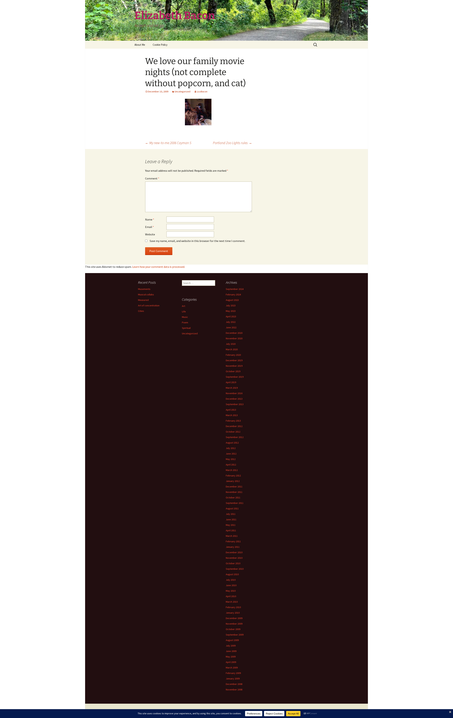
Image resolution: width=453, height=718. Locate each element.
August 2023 (232, 300)
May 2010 (231, 590)
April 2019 (231, 382)
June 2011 (231, 519)
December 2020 (234, 332)
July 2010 (231, 579)
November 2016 (234, 393)
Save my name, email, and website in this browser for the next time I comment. (197, 241)
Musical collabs (146, 294)
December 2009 (234, 618)
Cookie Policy (160, 44)
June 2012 (231, 453)
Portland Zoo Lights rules (232, 143)
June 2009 (231, 651)
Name (149, 219)
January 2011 (233, 546)
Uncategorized (182, 91)
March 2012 (232, 470)
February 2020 (233, 354)
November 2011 (234, 492)
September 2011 (234, 503)
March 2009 (232, 667)
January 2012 (233, 481)
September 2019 (234, 376)
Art (183, 306)
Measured (143, 300)
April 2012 (231, 464)
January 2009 (233, 678)
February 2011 (233, 541)
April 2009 (231, 662)
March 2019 (232, 387)
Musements (144, 289)
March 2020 (232, 349)
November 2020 (234, 338)
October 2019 (233, 371)
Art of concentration (148, 305)
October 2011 (233, 497)
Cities (141, 311)
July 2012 (231, 448)
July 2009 (231, 645)
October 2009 (233, 629)
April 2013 (231, 409)
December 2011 (234, 486)
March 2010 (232, 601)
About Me (139, 44)
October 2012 (233, 431)
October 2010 (233, 563)
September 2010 (234, 568)
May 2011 (231, 525)
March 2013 (232, 415)
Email (149, 227)
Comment (152, 178)
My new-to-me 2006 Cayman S (168, 143)
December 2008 (234, 684)
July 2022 (231, 322)
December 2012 (234, 426)
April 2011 (231, 530)
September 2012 (234, 437)
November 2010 (234, 557)
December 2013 (234, 398)
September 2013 (234, 404)
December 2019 (234, 360)
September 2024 (234, 289)
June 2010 (231, 585)
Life (184, 311)
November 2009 (234, 623)
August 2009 (232, 640)
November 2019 (234, 365)
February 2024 (233, 294)
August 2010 (232, 574)
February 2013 (233, 420)
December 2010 (234, 552)
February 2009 (233, 673)
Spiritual (186, 328)
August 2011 (232, 508)
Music (185, 317)
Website (150, 234)
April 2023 (231, 316)
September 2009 (234, 634)
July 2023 (231, 305)
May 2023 (231, 311)
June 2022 (231, 327)
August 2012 (232, 442)
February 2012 (233, 475)
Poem (185, 322)
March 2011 (232, 535)
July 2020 (231, 343)
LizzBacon (202, 91)
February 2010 (233, 607)
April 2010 (231, 596)
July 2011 (231, 514)
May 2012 (231, 459)
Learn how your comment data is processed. (158, 266)
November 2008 (234, 689)
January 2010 (233, 612)
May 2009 (231, 656)
